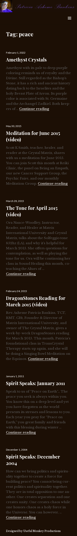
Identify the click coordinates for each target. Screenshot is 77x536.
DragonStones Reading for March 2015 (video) (35, 301)
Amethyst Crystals (26, 59)
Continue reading (34, 109)
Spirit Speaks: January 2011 (35, 383)
